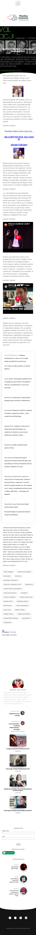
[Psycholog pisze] (18, 18)
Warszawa (7, 622)
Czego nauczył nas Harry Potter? (18, 749)
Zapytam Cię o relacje (14, 714)
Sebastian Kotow (24, 614)
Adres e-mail (5, 830)
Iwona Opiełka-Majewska (13, 588)
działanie (7, 576)
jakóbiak (24, 593)
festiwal (18, 576)
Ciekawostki (18, 45)
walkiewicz (26, 618)
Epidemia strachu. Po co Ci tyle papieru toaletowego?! (18, 789)
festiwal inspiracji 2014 (12, 584)
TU (31, 185)
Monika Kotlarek (18, 690)
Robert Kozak (20, 609)
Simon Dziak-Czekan (11, 618)
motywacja (8, 605)
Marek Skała (8, 601)
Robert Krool (8, 614)
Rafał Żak (7, 609)
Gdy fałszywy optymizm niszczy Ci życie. (14, 880)
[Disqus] (18, 650)
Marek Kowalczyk (26, 597)
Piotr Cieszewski (22, 605)
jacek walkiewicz (10, 593)
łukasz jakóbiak (9, 597)
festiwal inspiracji (11, 580)
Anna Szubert (8, 571)
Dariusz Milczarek (24, 571)
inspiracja (29, 584)
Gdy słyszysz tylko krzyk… (15, 867)
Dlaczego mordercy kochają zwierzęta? (18, 810)
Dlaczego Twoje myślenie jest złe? (18, 769)
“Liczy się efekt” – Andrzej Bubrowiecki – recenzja (14, 726)
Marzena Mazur (22, 601)
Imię (3, 836)
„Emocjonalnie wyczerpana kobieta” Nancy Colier (14, 893)
